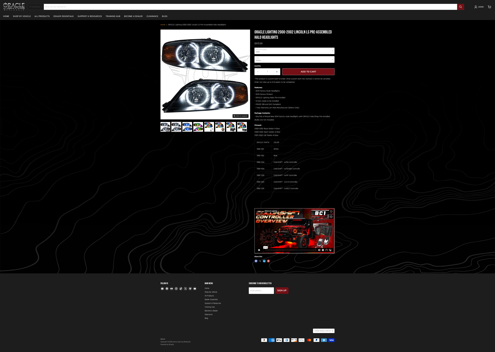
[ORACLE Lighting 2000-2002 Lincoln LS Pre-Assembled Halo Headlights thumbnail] (242, 127)
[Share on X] (260, 261)
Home (6, 16)
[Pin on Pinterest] (268, 261)
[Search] (460, 7)
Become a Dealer (133, 16)
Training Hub (113, 16)
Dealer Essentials (63, 16)
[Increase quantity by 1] (277, 71)
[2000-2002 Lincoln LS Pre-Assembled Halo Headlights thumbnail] (165, 127)
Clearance (152, 16)
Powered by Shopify (167, 344)
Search (162, 339)
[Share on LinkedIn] (264, 261)
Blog (164, 16)
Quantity (257, 66)
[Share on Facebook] (256, 261)
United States (322, 331)
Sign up (281, 290)
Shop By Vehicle (22, 16)
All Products (42, 16)
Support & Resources (90, 16)
